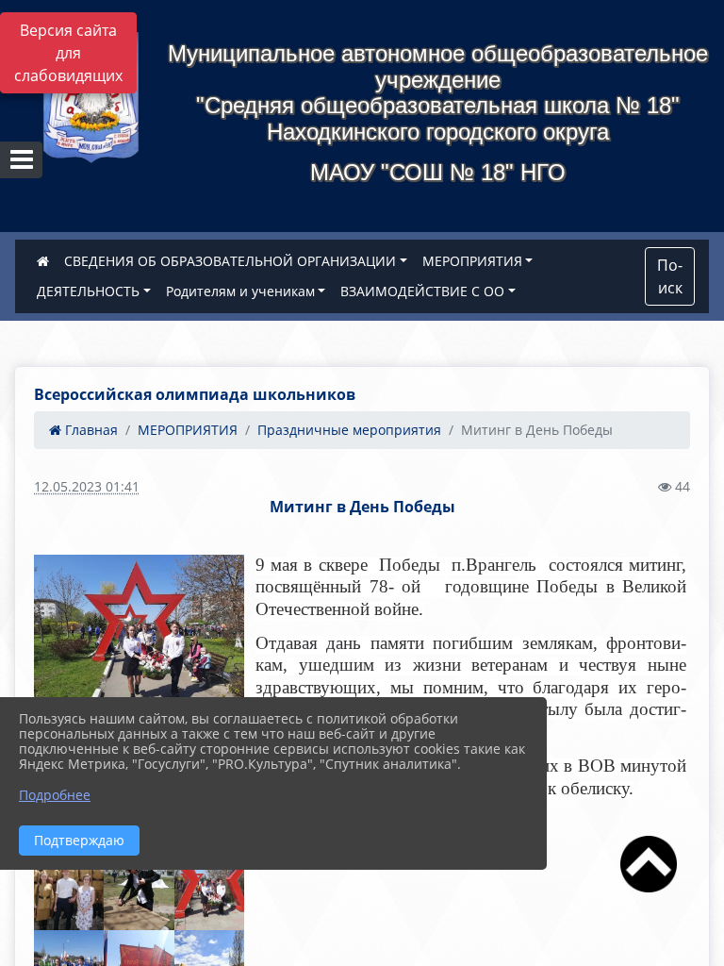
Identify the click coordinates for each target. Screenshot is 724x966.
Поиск (670, 276)
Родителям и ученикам (240, 291)
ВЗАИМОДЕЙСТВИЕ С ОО (422, 291)
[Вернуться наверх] (648, 891)
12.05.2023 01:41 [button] (87, 486)
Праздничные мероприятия (349, 430)
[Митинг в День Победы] (139, 633)
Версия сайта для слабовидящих (68, 53)
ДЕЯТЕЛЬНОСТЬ (88, 291)
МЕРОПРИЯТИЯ (472, 261)
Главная (89, 430)
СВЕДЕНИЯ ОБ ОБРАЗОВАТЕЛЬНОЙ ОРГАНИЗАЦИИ (230, 261)
